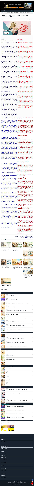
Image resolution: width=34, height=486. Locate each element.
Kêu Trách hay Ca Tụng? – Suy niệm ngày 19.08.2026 (28, 267)
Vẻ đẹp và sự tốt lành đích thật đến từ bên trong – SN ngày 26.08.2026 (15, 325)
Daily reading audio (3, 468)
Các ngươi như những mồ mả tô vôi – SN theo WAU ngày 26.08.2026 (15, 321)
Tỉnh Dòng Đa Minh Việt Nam (5, 444)
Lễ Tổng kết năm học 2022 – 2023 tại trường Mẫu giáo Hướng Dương (15, 406)
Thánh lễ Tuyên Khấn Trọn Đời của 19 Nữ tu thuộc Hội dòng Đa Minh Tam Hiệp (16, 389)
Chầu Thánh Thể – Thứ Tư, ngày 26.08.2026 (12, 314)
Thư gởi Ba (7, 376)
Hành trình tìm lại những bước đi (10, 359)
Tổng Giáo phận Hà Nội (4, 459)
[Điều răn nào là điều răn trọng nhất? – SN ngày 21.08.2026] (6, 262)
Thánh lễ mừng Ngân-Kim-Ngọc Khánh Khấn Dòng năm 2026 (14, 393)
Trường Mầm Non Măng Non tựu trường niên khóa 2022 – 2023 (14, 413)
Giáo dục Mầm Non (5, 403)
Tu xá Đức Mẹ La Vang (4, 448)
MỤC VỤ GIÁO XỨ (4, 332)
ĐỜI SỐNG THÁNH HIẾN (5, 349)
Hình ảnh (7, 386)
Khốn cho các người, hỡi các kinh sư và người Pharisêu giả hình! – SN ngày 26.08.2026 (6, 250)
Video (3, 386)
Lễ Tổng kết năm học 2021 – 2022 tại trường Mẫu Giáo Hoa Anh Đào (15, 417)
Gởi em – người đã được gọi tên (10, 368)
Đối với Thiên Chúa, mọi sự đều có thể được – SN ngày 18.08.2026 (28, 276)
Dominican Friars (3, 439)
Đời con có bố (7, 383)
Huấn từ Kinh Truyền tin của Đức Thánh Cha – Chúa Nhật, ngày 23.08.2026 (16, 310)
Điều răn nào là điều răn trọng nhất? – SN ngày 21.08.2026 (6, 267)
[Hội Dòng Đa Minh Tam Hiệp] (17, 6)
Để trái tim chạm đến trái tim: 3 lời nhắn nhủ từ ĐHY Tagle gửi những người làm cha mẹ (17, 303)
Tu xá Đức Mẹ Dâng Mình (4, 446)
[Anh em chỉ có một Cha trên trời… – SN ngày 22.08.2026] (28, 254)
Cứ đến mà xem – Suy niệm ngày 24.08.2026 (27, 249)
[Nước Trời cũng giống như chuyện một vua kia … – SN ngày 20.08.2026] (17, 262)
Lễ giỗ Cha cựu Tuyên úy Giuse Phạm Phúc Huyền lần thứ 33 (14, 329)
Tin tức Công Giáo (3, 457)
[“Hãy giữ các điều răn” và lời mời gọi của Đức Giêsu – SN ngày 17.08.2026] (6, 281)
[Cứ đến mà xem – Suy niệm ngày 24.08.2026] (28, 245)
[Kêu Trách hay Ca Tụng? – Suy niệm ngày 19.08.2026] (28, 262)
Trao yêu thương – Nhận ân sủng (10, 306)
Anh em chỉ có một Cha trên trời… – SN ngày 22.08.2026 (28, 258)
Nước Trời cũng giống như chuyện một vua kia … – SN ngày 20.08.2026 (17, 267)
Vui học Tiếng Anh (3, 477)
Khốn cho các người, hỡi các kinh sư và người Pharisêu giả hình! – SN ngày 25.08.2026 (17, 250)
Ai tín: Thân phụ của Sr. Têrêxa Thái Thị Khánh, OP (13, 299)
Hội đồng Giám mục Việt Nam (5, 455)
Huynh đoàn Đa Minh (3, 441)
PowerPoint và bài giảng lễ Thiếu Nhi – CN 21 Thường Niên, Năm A (15, 338)
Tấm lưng (7, 372)
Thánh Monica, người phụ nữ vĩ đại (10, 295)
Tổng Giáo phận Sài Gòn (4, 462)
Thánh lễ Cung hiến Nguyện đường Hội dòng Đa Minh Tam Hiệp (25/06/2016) (16, 400)
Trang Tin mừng (3, 475)
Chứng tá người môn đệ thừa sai (10, 355)
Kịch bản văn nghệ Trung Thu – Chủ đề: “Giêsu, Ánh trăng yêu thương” (15, 342)
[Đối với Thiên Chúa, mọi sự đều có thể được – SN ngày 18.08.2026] (28, 271)
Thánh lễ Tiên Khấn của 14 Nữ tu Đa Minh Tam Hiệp (13, 396)
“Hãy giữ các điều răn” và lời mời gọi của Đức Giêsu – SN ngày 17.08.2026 (6, 286)
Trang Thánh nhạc (3, 473)
